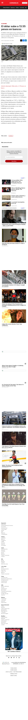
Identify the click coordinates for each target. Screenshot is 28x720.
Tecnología (4, 529)
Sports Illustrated (5, 605)
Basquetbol (4, 609)
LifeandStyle (4, 534)
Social (2, 587)
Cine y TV (3, 571)
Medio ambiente (5, 586)
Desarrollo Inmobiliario (6, 578)
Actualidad (3, 598)
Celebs (3, 562)
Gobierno (3, 537)
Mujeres (3, 533)
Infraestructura (4, 580)
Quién (2, 548)
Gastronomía (4, 617)
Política (17, 7)
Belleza (3, 554)
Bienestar (3, 622)
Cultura (3, 556)
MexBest (3, 616)
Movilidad (3, 590)
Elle (2, 559)
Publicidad (14, 668)
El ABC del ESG (4, 593)
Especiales (3, 602)
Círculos (3, 551)
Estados (3, 542)
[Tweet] (21, 40)
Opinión (3, 544)
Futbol (2, 606)
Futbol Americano (5, 608)
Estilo (2, 567)
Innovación (3, 592)
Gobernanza (4, 588)
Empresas (13, 7)
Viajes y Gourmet (5, 555)
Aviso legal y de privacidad (14, 671)
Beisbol (3, 607)
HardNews (11, 135)
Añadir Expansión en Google (7, 43)
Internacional (4, 528)
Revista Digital (25, 2)
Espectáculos (4, 549)
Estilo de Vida (4, 623)
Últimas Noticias (6, 7)
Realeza (3, 550)
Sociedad (3, 545)
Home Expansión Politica (7, 525)
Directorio (13, 675)
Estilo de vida (4, 564)
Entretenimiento (5, 568)
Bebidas (3, 618)
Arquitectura (4, 581)
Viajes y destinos (5, 619)
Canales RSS (13, 673)
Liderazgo (3, 599)
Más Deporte (4, 611)
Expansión (3, 523)
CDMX (2, 541)
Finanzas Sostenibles (6, 591)
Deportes (3, 570)
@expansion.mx (14, 657)
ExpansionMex (17, 657)
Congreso (3, 540)
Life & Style (3, 566)
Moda (2, 552)
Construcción (4, 577)
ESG (2, 531)
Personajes (4, 621)
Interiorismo (4, 582)
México (3, 539)
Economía (22, 7)
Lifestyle (3, 612)
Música (3, 572)
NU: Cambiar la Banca (14, 651)
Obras (2, 530)
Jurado (2, 624)
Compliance (13, 669)
